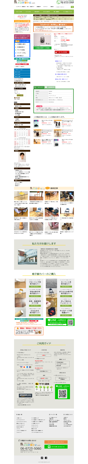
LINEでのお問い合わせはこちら (58, 447)
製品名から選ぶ (17, 72)
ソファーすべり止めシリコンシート (37, 432)
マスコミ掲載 (17, 115)
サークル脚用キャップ (35, 418)
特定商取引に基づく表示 (19, 111)
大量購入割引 (51, 418)
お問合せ (52, 6)
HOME (34, 17)
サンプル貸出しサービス (67, 11)
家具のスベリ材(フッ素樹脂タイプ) (37, 430)
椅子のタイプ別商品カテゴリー (40, 19)
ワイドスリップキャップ (20, 425)
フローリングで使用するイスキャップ (41, 18)
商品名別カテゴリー (39, 17)
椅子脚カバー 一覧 (25, 6)
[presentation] (39, 87)
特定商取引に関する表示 (67, 421)
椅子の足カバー (17, 184)
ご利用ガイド (32, 6)
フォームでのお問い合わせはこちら (55, 442)
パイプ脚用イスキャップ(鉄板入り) (37, 421)
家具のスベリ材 (34, 428)
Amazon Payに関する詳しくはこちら (24, 404)
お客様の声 (39, 6)
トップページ (18, 6)
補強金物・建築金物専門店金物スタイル (22, 176)
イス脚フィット (19, 418)
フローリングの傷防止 (51, 18)
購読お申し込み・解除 (19, 124)
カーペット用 (28, 11)
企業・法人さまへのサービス (20, 86)
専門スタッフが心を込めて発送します (42, 395)
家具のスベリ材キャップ (20, 423)
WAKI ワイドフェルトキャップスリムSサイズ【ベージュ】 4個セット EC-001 (67, 131)
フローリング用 (19, 11)
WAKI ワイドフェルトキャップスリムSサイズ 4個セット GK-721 (67, 121)
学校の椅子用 (37, 11)
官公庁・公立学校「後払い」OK (20, 84)
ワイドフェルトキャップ (20, 419)
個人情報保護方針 (18, 113)
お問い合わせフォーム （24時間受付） (62, 379)
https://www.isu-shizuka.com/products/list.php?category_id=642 (67, 45)
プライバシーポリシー (67, 420)
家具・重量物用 (56, 11)
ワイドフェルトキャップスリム (22, 421)
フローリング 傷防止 (18, 182)
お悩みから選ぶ (17, 74)
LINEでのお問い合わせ (67, 426)
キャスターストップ (34, 426)
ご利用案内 (17, 119)
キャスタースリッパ (34, 425)
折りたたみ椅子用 (46, 11)
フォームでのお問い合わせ (68, 424)
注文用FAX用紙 (51, 424)
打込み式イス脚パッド (20, 426)
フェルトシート (19, 432)
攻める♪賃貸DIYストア (19, 178)
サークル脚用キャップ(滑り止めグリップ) (38, 419)
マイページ (45, 6)
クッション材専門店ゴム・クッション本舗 (22, 172)
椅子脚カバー (17, 185)
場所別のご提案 (17, 76)
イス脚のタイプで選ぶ (19, 69)
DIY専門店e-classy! (18, 170)
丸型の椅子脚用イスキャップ (50, 19)
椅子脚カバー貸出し (18, 106)
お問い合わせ (17, 120)
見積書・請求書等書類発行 (53, 421)
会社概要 (16, 110)
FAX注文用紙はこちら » (44, 371)
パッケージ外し (51, 423)
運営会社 (65, 418)
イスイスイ (18, 428)
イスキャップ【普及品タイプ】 (22, 430)
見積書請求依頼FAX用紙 (53, 426)
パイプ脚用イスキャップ (35, 423)
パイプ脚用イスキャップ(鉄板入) (48, 17)
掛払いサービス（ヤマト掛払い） (54, 420)
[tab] (39, 87)
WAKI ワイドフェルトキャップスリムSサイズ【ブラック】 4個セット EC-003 (47, 131)
